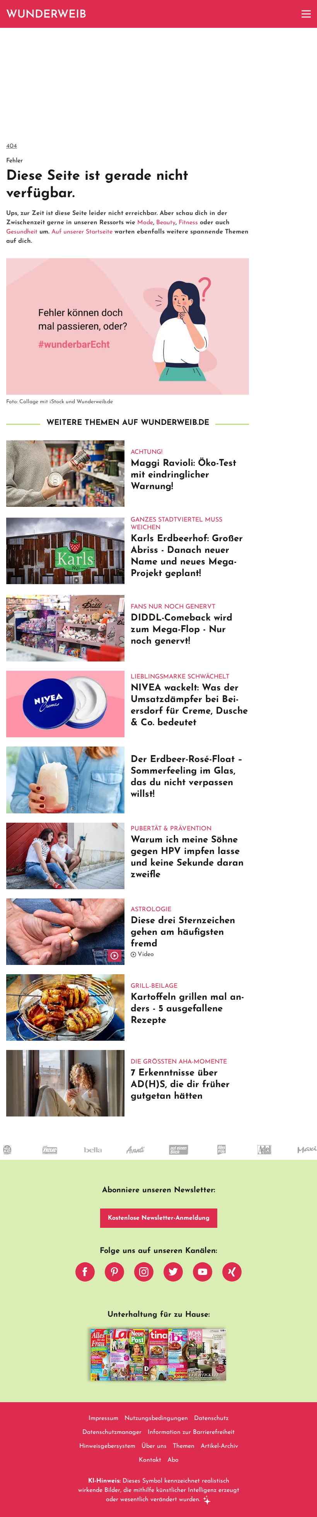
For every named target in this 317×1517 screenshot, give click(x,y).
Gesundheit (21, 232)
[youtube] (202, 1273)
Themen (183, 1446)
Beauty (166, 223)
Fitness (188, 223)
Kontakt (150, 1460)
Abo (173, 1460)
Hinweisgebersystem (107, 1446)
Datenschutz (211, 1418)
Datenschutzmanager (111, 1432)
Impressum (103, 1418)
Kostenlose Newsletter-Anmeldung (159, 1218)
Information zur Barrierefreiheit (191, 1432)
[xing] (232, 1273)
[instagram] (143, 1273)
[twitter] (173, 1273)
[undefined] (23, 1157)
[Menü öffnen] (306, 14)
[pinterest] (114, 1273)
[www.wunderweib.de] (46, 14)
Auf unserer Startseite (81, 232)
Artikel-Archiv (219, 1446)
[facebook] (85, 1273)
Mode (145, 223)
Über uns (154, 1446)
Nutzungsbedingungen (156, 1418)
